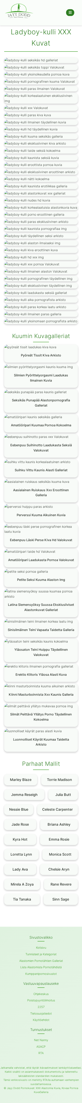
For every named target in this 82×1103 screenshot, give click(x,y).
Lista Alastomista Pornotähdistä (41, 967)
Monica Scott (60, 854)
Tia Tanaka (22, 899)
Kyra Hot (20, 839)
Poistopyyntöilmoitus (41, 1000)
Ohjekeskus (41, 994)
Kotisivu (41, 947)
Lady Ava (20, 869)
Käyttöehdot (41, 1020)
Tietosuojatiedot (41, 1013)
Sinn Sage (60, 899)
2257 (41, 1007)
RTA (41, 1053)
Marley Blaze (20, 780)
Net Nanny (41, 1040)
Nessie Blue (18, 809)
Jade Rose (20, 824)
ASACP (41, 1046)
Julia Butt (63, 795)
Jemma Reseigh (24, 795)
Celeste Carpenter (57, 809)
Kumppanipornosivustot (41, 973)
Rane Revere (61, 884)
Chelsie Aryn (58, 869)
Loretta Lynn (21, 854)
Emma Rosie (59, 839)
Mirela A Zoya (22, 884)
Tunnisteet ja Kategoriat (41, 954)
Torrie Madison (59, 780)
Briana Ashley (59, 824)
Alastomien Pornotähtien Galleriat (41, 960)
